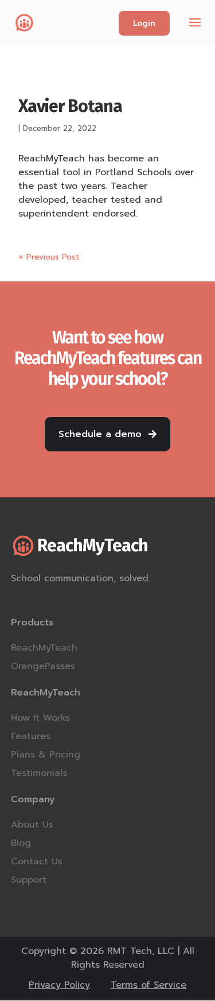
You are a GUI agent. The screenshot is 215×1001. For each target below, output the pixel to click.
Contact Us (36, 861)
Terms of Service (148, 985)
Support (28, 880)
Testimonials (39, 773)
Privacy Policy (59, 985)
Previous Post (48, 257)
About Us (32, 825)
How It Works (40, 718)
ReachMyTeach (44, 648)
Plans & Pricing (45, 755)
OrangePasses (43, 666)
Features (30, 736)
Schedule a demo (100, 434)
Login (144, 23)
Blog (21, 843)
